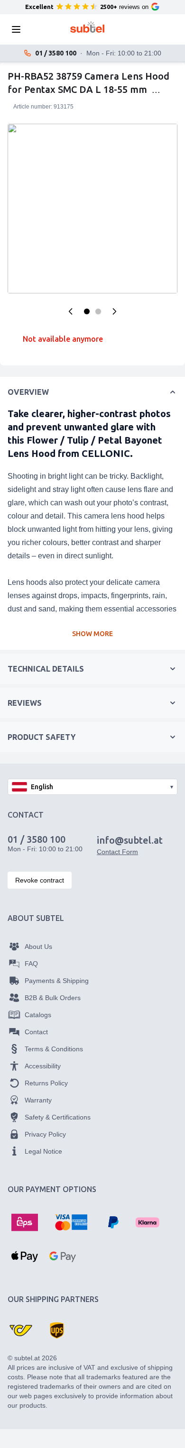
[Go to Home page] (87, 27)
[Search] (44, 29)
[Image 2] (98, 311)
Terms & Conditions (54, 1049)
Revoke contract (39, 880)
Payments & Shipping (57, 980)
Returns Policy (46, 1083)
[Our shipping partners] (21, 1330)
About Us (38, 946)
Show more (92, 633)
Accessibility (43, 1066)
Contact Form (117, 852)
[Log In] (130, 29)
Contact (36, 1032)
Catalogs (38, 1015)
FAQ (31, 963)
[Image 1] (86, 311)
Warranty (38, 1100)
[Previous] (70, 311)
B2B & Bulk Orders (53, 998)
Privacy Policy (45, 1134)
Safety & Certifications (58, 1117)
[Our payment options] (25, 1222)
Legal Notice (43, 1151)
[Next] (114, 311)
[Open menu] (19, 29)
